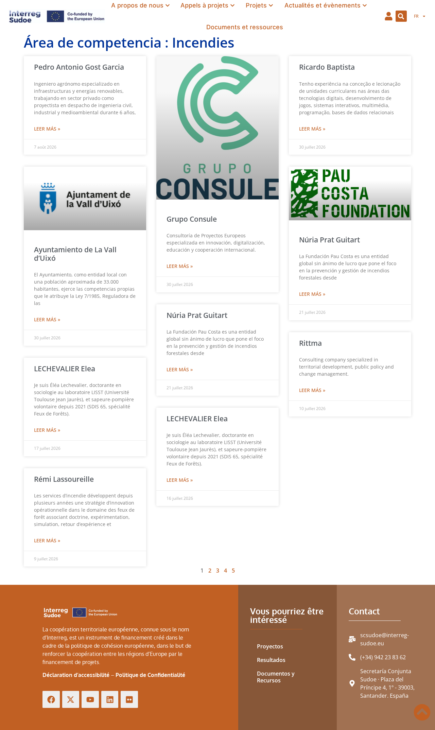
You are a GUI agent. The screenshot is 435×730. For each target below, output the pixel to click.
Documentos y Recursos (276, 677)
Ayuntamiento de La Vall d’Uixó (75, 254)
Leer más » (47, 128)
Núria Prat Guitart (197, 315)
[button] (401, 16)
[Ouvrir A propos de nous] (167, 5)
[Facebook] (51, 699)
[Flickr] (129, 699)
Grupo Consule (192, 219)
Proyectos (270, 646)
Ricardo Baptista (327, 67)
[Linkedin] (110, 699)
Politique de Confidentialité (150, 675)
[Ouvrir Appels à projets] (232, 5)
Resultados (271, 660)
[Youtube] (90, 699)
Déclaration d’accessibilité (75, 675)
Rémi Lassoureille (64, 479)
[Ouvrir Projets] (270, 5)
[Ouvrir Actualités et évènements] (364, 5)
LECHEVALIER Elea (64, 368)
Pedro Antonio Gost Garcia (79, 67)
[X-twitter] (71, 699)
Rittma (310, 343)
